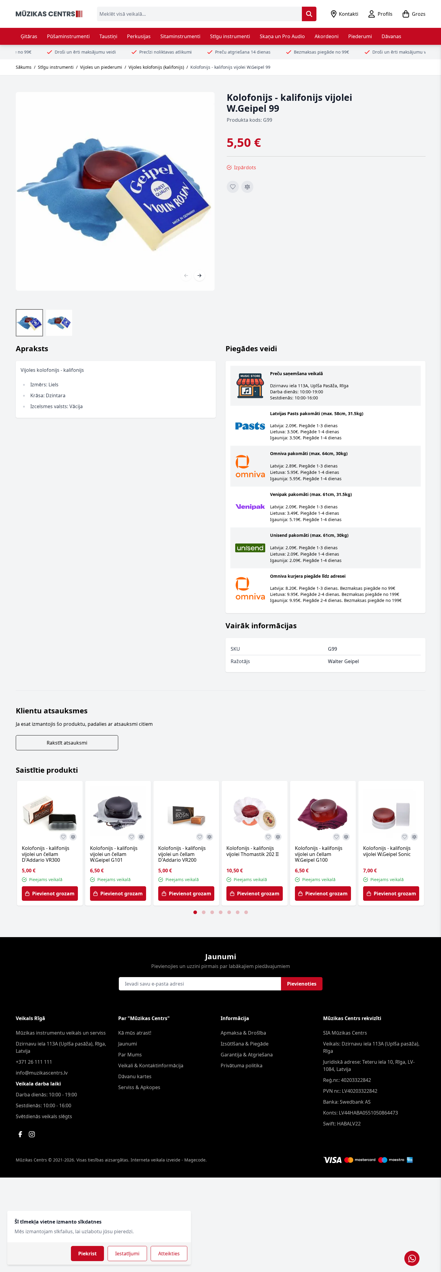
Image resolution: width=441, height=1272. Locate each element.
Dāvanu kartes (135, 1076)
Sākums (24, 67)
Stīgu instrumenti (230, 36)
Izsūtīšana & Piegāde (245, 1043)
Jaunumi (127, 1043)
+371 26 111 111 (34, 1062)
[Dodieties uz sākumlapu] (49, 14)
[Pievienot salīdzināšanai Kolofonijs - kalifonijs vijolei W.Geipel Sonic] (414, 837)
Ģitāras (29, 36)
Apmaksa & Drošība (243, 1032)
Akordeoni (327, 36)
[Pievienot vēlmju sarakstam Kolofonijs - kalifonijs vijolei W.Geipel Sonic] (404, 837)
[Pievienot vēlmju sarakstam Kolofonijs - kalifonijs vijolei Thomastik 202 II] (268, 837)
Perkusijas (139, 36)
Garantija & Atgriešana (247, 1054)
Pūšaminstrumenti (68, 36)
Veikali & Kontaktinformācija (150, 1065)
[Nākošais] (199, 275)
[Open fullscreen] (115, 191)
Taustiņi (108, 36)
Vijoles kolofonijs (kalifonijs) (156, 67)
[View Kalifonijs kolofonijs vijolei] (29, 322)
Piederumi (360, 36)
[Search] (309, 14)
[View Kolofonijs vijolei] (59, 322)
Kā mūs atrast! (134, 1032)
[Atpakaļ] (186, 275)
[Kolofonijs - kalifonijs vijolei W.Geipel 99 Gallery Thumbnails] (44, 322)
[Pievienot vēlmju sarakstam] (233, 187)
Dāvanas (391, 36)
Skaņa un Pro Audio (282, 36)
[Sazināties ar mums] (411, 1258)
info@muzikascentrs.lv (42, 1072)
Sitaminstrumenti (180, 36)
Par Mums (130, 1054)
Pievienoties (301, 983)
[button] (195, 912)
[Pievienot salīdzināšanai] (247, 187)
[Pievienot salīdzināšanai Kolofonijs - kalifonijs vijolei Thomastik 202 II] (278, 837)
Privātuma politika (241, 1065)
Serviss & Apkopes (139, 1087)
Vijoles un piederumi (101, 67)
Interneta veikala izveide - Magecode (168, 1160)
